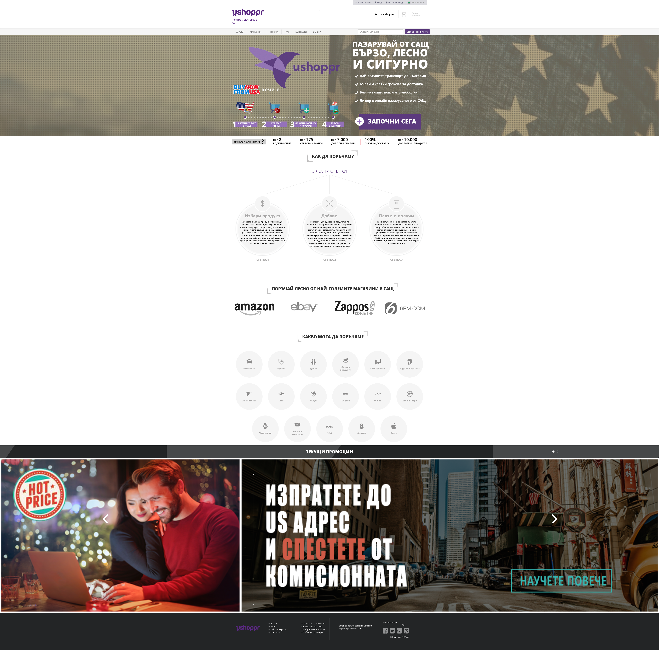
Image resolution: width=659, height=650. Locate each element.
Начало (239, 31)
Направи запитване (247, 141)
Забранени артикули (314, 629)
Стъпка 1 (262, 259)
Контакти (301, 31)
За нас (274, 623)
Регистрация (364, 2)
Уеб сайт (393, 637)
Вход (379, 2)
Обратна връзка (279, 629)
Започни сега (392, 121)
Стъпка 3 (396, 259)
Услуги (317, 31)
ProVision (405, 637)
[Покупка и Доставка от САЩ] (248, 12)
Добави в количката (417, 31)
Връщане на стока (312, 626)
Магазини (256, 31)
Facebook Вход (395, 2)
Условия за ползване (314, 623)
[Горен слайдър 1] (329, 535)
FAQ (287, 31)
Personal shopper (384, 14)
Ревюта (274, 31)
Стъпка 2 (329, 259)
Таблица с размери (313, 632)
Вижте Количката (415, 14)
